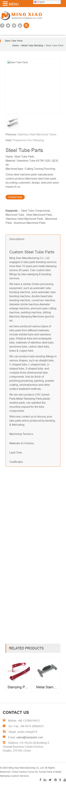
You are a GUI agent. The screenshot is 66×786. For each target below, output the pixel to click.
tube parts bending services (40, 262)
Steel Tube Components (35, 210)
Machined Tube (15, 214)
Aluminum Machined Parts (29, 222)
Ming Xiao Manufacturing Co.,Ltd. (26, 767)
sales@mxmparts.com (29, 737)
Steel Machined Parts (39, 214)
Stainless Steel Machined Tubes (37, 134)
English (41, 2)
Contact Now (15, 197)
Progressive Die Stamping (28, 140)
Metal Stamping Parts (29, 398)
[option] (33, 86)
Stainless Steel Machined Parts (24, 218)
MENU (14, 4)
